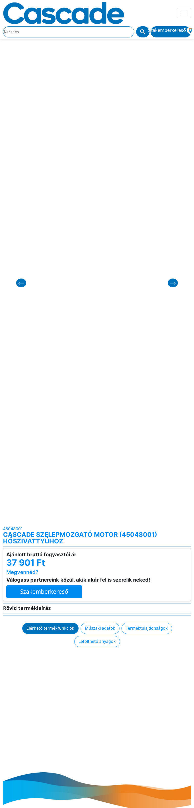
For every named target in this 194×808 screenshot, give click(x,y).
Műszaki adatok (100, 628)
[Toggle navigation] (184, 13)
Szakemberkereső (44, 592)
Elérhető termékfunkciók (50, 628)
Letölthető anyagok (97, 641)
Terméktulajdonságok (147, 628)
